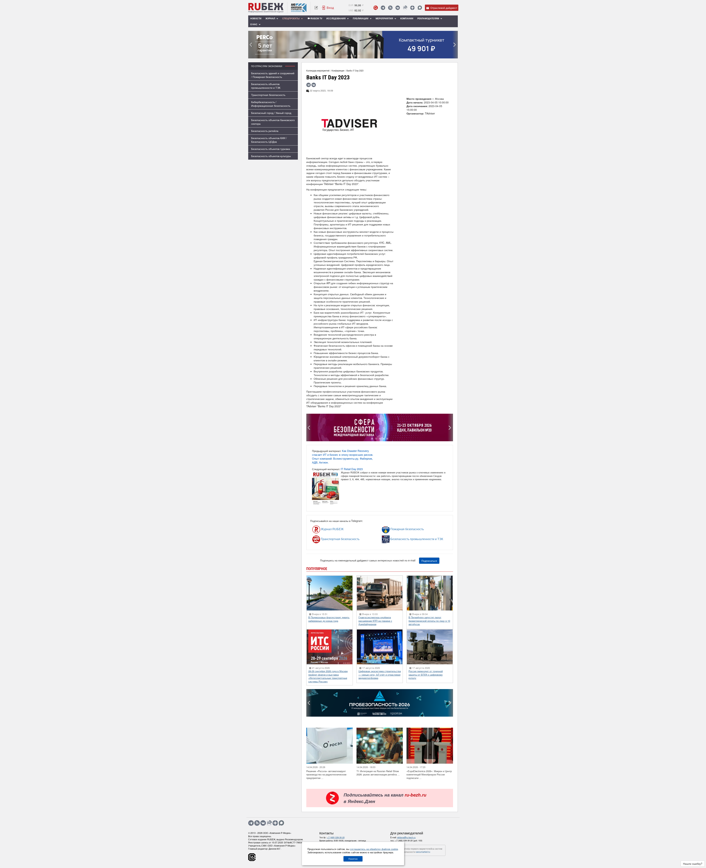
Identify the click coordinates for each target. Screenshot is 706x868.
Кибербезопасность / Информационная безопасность (270, 103)
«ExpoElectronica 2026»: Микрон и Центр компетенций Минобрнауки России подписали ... (429, 774)
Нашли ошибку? (692, 863)
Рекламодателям (428, 18)
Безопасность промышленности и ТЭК (399, 539)
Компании (406, 18)
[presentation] (251, 44)
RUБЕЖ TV (316, 18)
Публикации (361, 18)
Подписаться (429, 561)
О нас (254, 24)
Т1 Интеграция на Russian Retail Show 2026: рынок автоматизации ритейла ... (378, 772)
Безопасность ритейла (264, 131)
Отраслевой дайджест (443, 8)
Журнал (270, 18)
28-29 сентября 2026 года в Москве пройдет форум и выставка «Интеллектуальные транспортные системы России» (328, 676)
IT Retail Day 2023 (352, 469)
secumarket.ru (423, 851)
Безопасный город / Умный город (271, 113)
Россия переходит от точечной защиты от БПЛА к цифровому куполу (426, 674)
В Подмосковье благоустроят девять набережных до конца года (329, 619)
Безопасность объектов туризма (270, 149)
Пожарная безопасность (396, 529)
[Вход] (328, 8)
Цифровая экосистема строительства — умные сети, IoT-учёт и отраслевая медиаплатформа (380, 674)
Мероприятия (385, 18)
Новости (255, 18)
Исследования (336, 18)
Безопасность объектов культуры (271, 156)
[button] (347, 55)
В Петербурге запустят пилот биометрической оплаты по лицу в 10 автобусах (429, 621)
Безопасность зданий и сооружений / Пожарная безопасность (272, 75)
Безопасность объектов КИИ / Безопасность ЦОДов (269, 139)
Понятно (353, 858)
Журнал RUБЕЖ (324, 529)
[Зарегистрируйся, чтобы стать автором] (316, 8)
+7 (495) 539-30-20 (336, 837)
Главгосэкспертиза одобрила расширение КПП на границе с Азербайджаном (375, 621)
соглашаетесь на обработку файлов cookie (374, 849)
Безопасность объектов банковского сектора (273, 121)
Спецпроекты (291, 18)
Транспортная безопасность (268, 95)
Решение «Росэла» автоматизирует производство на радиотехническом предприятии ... (326, 774)
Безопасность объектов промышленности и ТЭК (265, 85)
